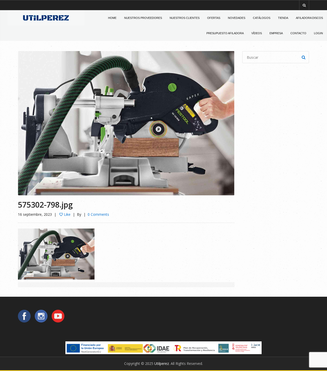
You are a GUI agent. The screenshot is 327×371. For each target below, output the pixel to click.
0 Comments (98, 214)
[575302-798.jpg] (126, 122)
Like (67, 214)
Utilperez (161, 363)
